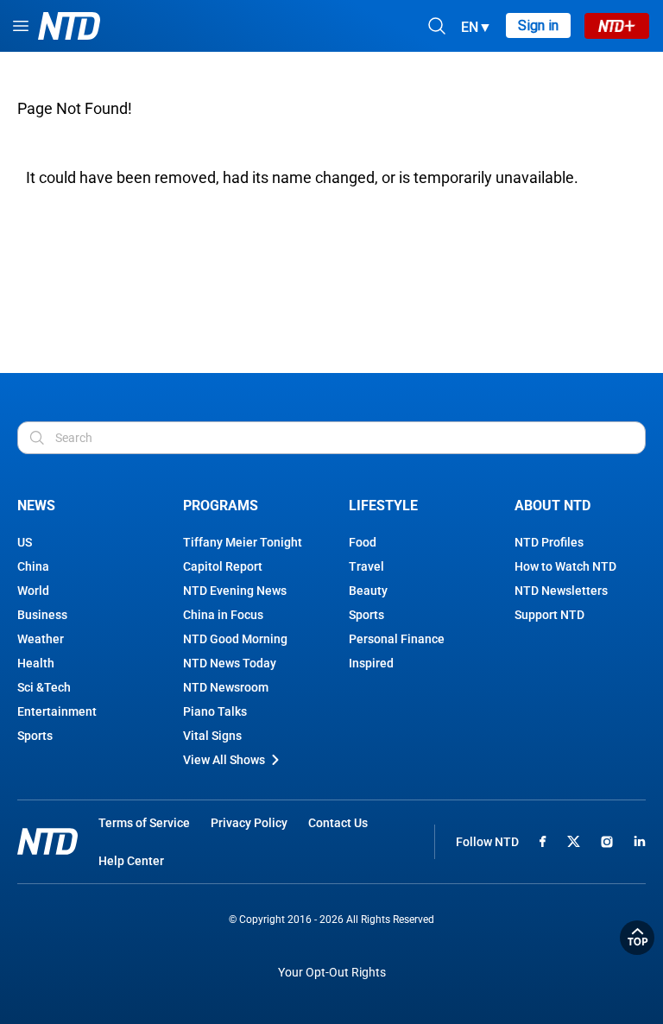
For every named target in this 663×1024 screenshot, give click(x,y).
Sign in (538, 25)
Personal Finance (397, 639)
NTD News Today (229, 663)
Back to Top (637, 937)
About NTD (552, 505)
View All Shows (224, 760)
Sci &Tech (44, 687)
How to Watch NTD (565, 566)
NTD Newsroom (225, 687)
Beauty (368, 590)
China (33, 566)
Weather (40, 639)
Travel (366, 566)
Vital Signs (212, 736)
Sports (35, 736)
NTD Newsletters (561, 590)
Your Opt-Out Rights (332, 972)
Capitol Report (222, 566)
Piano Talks (215, 711)
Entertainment (57, 711)
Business (42, 615)
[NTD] (47, 841)
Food (362, 542)
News (36, 505)
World (33, 590)
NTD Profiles (549, 542)
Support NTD (549, 615)
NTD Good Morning (235, 639)
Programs (220, 505)
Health (35, 663)
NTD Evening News (235, 590)
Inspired (371, 663)
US (24, 542)
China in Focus (223, 615)
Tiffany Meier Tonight (242, 542)
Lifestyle (383, 505)
